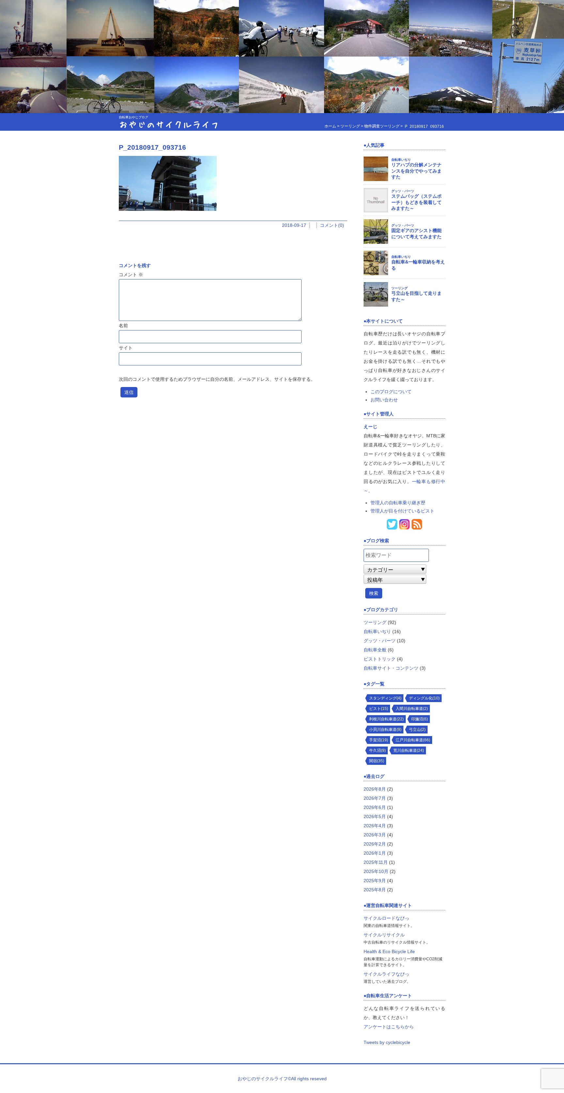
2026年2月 (375, 844)
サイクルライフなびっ (386, 974)
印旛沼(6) (419, 719)
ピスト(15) (378, 708)
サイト (126, 347)
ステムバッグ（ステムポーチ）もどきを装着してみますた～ (416, 201)
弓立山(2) (417, 729)
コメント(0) (332, 225)
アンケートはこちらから (389, 1026)
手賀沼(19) (378, 740)
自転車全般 (375, 649)
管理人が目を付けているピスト (402, 510)
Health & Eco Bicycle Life (389, 951)
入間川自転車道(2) (412, 708)
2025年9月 (375, 880)
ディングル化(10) (424, 698)
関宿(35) (376, 761)
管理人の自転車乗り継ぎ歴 (397, 502)
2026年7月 (375, 798)
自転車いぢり (401, 159)
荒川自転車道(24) (408, 750)
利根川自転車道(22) (386, 719)
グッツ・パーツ (402, 191)
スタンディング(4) (385, 698)
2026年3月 (375, 834)
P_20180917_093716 (152, 147)
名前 (123, 325)
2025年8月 (375, 889)
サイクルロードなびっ (386, 918)
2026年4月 (375, 825)
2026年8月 (375, 789)
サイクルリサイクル (384, 934)
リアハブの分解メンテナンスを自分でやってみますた (416, 170)
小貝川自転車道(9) (385, 729)
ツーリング (399, 288)
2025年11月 (376, 862)
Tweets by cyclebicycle (387, 1042)
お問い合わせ (384, 399)
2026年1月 (375, 853)
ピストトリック (380, 659)
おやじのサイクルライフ (169, 123)
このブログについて (391, 391)
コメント (131, 274)
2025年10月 (376, 871)
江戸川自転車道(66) (413, 740)
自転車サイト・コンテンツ (391, 668)
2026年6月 (375, 807)
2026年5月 (375, 816)
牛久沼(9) (377, 750)
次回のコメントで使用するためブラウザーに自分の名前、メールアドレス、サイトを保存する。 (217, 379)
